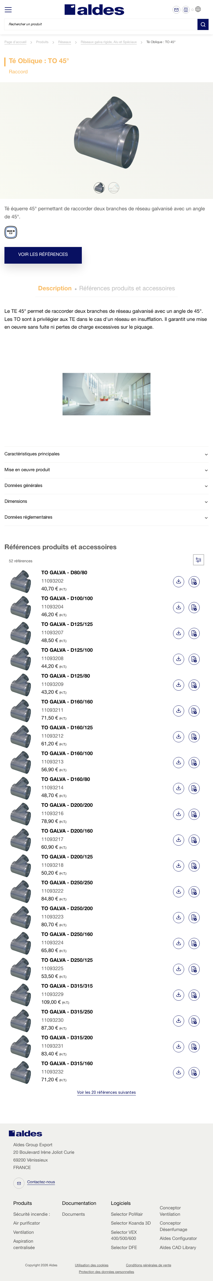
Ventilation (23, 1233)
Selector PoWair (127, 1215)
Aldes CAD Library (178, 1248)
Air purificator (26, 1224)
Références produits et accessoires (127, 289)
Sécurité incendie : (31, 1215)
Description (55, 289)
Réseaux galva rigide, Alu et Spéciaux (109, 42)
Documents (73, 1215)
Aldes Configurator (178, 1239)
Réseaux (64, 42)
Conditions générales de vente (148, 1265)
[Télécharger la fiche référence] (178, 581)
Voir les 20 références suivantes (106, 1093)
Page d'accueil (15, 42)
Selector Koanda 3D (131, 1224)
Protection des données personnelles (106, 1272)
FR (204, 9)
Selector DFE (124, 1248)
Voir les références (43, 255)
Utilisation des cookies (91, 1265)
